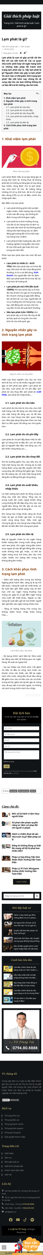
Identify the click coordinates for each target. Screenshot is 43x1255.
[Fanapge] (11, 1220)
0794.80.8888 (12, 1253)
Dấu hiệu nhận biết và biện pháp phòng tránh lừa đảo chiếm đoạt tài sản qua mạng (26, 976)
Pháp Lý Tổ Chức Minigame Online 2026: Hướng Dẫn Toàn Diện (25, 871)
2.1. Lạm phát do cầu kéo (18, 107)
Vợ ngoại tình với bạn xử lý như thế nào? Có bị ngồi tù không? (25, 924)
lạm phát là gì (23, 791)
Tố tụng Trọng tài (13, 1132)
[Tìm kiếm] (37, 896)
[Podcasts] (32, 1220)
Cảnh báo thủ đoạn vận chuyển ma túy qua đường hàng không (26, 939)
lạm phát (13, 791)
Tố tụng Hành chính (14, 1124)
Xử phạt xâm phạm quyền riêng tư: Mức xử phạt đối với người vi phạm (25, 825)
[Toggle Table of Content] (37, 93)
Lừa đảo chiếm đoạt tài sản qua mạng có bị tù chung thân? (26, 991)
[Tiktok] (25, 1220)
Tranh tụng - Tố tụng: (19, 1204)
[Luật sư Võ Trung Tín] (21, 1031)
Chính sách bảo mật (14, 1170)
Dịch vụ (8, 1157)
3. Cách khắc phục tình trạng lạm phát (20, 127)
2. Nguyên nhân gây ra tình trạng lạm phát (20, 102)
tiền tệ (33, 791)
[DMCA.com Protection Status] (21, 1100)
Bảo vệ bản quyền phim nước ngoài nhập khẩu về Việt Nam (26, 947)
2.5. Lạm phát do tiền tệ (17, 122)
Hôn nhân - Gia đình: (19, 1208)
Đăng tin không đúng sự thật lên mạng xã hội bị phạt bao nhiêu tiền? (26, 848)
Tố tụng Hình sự (12, 1115)
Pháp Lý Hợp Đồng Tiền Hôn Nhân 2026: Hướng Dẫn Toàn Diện (26, 860)
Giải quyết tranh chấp (15, 1136)
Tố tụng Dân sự (12, 1119)
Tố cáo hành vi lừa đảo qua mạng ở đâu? (25, 999)
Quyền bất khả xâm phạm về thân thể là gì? (26, 931)
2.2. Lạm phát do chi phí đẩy (19, 110)
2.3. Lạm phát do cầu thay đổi (20, 113)
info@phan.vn (10, 1212)
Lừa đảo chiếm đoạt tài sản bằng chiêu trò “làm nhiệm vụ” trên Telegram (26, 968)
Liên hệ (8, 1174)
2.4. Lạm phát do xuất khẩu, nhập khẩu (22, 118)
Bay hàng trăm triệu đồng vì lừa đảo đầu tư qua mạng (25, 984)
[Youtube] (18, 1220)
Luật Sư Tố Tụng (18, 1229)
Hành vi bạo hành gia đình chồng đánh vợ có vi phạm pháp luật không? (25, 916)
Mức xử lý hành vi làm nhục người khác (26, 815)
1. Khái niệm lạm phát (14, 98)
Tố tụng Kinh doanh (14, 1128)
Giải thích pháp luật (10, 46)
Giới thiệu (9, 1153)
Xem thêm (21, 881)
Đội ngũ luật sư (12, 1161)
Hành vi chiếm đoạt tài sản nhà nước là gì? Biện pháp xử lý (26, 837)
